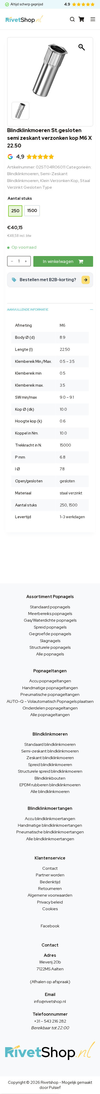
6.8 (62, 457)
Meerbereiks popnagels (50, 613)
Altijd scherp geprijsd (27, 4)
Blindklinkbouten (50, 778)
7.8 (62, 469)
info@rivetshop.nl (50, 1001)
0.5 (62, 373)
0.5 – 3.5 (67, 361)
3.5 (62, 385)
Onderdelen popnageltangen (50, 708)
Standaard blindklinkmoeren (50, 744)
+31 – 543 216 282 (50, 1021)
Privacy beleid (50, 902)
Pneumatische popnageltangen (50, 694)
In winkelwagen (58, 261)
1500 (73, 505)
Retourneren (50, 888)
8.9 (62, 337)
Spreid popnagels (50, 627)
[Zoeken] (72, 19)
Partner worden (50, 875)
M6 (62, 325)
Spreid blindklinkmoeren (50, 764)
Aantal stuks (20, 198)
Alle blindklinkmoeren (50, 791)
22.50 (65, 349)
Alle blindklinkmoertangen (50, 839)
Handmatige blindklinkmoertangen (50, 825)
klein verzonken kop (59, 180)
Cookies (50, 908)
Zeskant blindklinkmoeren (50, 757)
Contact (50, 868)
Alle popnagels (50, 654)
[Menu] (93, 19)
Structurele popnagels (50, 647)
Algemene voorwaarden (50, 895)
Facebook (50, 926)
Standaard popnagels (50, 607)
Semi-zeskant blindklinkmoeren (50, 751)
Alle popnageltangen (50, 714)
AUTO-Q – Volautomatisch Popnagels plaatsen (50, 701)
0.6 (63, 421)
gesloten (67, 481)
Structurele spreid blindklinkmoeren (50, 771)
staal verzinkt (71, 493)
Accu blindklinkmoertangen (50, 818)
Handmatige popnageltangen (50, 688)
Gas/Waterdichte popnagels (50, 620)
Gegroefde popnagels (50, 633)
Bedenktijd (50, 882)
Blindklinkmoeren (22, 173)
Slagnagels (50, 640)
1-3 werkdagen (72, 516)
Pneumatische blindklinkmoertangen (50, 832)
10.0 (63, 409)
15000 (65, 445)
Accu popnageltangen (50, 681)
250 (63, 505)
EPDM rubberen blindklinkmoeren (50, 785)
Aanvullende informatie (27, 309)
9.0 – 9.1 (67, 397)
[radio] (15, 211)
